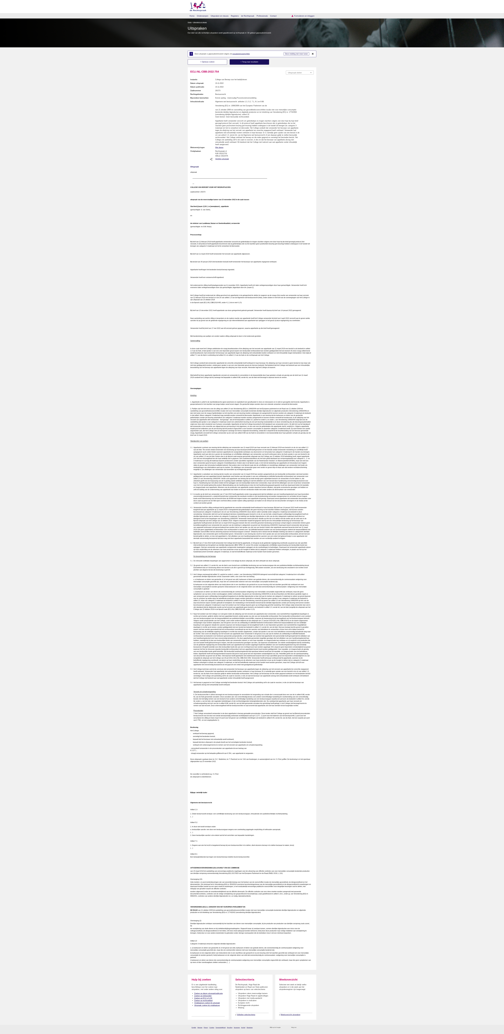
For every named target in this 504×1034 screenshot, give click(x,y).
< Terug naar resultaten (249, 62)
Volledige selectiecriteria (246, 1015)
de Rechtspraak (247, 16)
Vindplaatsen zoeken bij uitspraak (207, 1003)
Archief (243, 1027)
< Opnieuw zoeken (207, 62)
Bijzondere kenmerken (199, 98)
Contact (273, 16)
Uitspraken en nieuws (220, 16)
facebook (302, 1027)
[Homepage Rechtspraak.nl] (197, 6)
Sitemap (199, 1027)
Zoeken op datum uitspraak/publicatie (208, 993)
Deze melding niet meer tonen (296, 54)
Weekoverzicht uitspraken (290, 1015)
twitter (298, 1027)
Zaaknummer (195, 91)
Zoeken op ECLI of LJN (203, 998)
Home (192, 16)
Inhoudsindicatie (197, 102)
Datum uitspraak (197, 83)
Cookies (211, 1027)
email (286, 1027)
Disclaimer (250, 1027)
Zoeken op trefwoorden (203, 996)
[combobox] (300, 72)
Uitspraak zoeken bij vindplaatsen (207, 1005)
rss (283, 1027)
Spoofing (229, 1027)
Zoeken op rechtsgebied (203, 1000)
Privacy (206, 1027)
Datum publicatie (197, 87)
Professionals (262, 16)
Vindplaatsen (195, 151)
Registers (235, 16)
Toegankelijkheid (221, 1027)
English (194, 1027)
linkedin (309, 1027)
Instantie (193, 80)
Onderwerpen (202, 16)
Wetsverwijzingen (197, 147)
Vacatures (237, 1027)
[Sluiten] (312, 54)
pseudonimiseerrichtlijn (241, 54)
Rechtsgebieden (196, 94)
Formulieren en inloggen (304, 16)
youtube (312, 1027)
